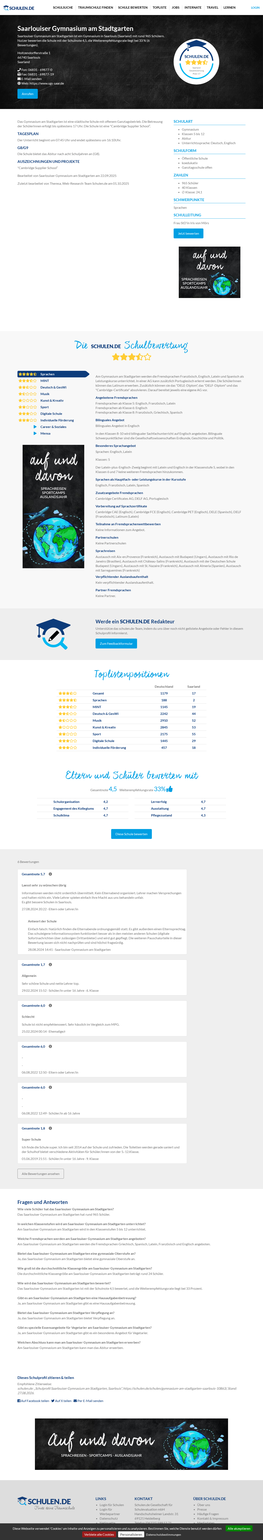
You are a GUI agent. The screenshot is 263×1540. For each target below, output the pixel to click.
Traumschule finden (95, 7)
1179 (164, 693)
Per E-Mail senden (90, 1401)
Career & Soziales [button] (53, 427)
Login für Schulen (112, 1505)
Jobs (175, 7)
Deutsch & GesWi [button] (53, 387)
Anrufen (27, 94)
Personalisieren (131, 1534)
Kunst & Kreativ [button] (52, 400)
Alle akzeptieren (239, 1528)
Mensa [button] (45, 433)
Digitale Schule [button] (51, 413)
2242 (164, 713)
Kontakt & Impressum (212, 1518)
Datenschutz (109, 1518)
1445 (164, 741)
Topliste (160, 7)
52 (194, 720)
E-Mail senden (31, 79)
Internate (193, 7)
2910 (164, 720)
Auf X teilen (63, 1401)
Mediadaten (206, 1523)
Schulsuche (63, 7)
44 (194, 713)
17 (194, 693)
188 (164, 700)
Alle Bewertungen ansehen (41, 1174)
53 (194, 727)
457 (164, 747)
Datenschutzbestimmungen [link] (163, 1534)
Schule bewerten (133, 7)
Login (255, 7)
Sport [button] (44, 407)
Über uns (203, 1505)
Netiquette (107, 1523)
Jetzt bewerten (188, 233)
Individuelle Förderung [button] (57, 420)
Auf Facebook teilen (34, 1401)
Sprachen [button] (47, 374)
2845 (164, 727)
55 (194, 734)
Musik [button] (45, 394)
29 (194, 741)
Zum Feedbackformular (116, 643)
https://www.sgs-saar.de (47, 83)
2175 (164, 734)
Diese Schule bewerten (131, 834)
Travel (212, 7)
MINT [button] (44, 381)
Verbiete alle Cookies (99, 1534)
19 (194, 707)
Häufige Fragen (208, 1514)
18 (194, 747)
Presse (202, 1509)
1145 (164, 707)
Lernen (229, 7)
